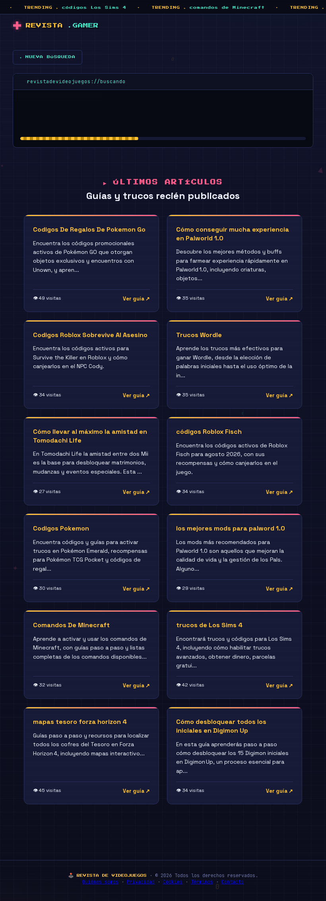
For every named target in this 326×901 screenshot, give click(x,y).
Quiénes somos (100, 882)
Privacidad (141, 882)
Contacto (232, 882)
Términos (202, 882)
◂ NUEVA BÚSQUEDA (47, 57)
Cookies (172, 882)
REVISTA (62, 25)
